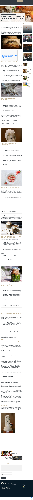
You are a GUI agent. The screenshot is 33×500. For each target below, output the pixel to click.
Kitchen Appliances (14, 485)
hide (11, 50)
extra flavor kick (13, 247)
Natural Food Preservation (10, 14)
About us (24, 484)
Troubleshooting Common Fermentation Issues (7, 56)
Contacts (24, 485)
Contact (1, 2)
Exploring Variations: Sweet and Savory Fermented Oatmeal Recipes (9, 57)
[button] (1, 4)
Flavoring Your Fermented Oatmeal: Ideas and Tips (7, 54)
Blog (23, 483)
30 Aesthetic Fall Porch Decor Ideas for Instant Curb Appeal (29, 64)
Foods (13, 483)
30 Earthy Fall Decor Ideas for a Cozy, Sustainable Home (27, 58)
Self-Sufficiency (14, 484)
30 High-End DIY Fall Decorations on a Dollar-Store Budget (29, 71)
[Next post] (22, 458)
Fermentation (3, 14)
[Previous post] (1, 453)
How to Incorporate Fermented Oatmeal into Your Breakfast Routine (9, 55)
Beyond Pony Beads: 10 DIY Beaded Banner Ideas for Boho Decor (29, 77)
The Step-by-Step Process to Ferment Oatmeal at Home (8, 53)
